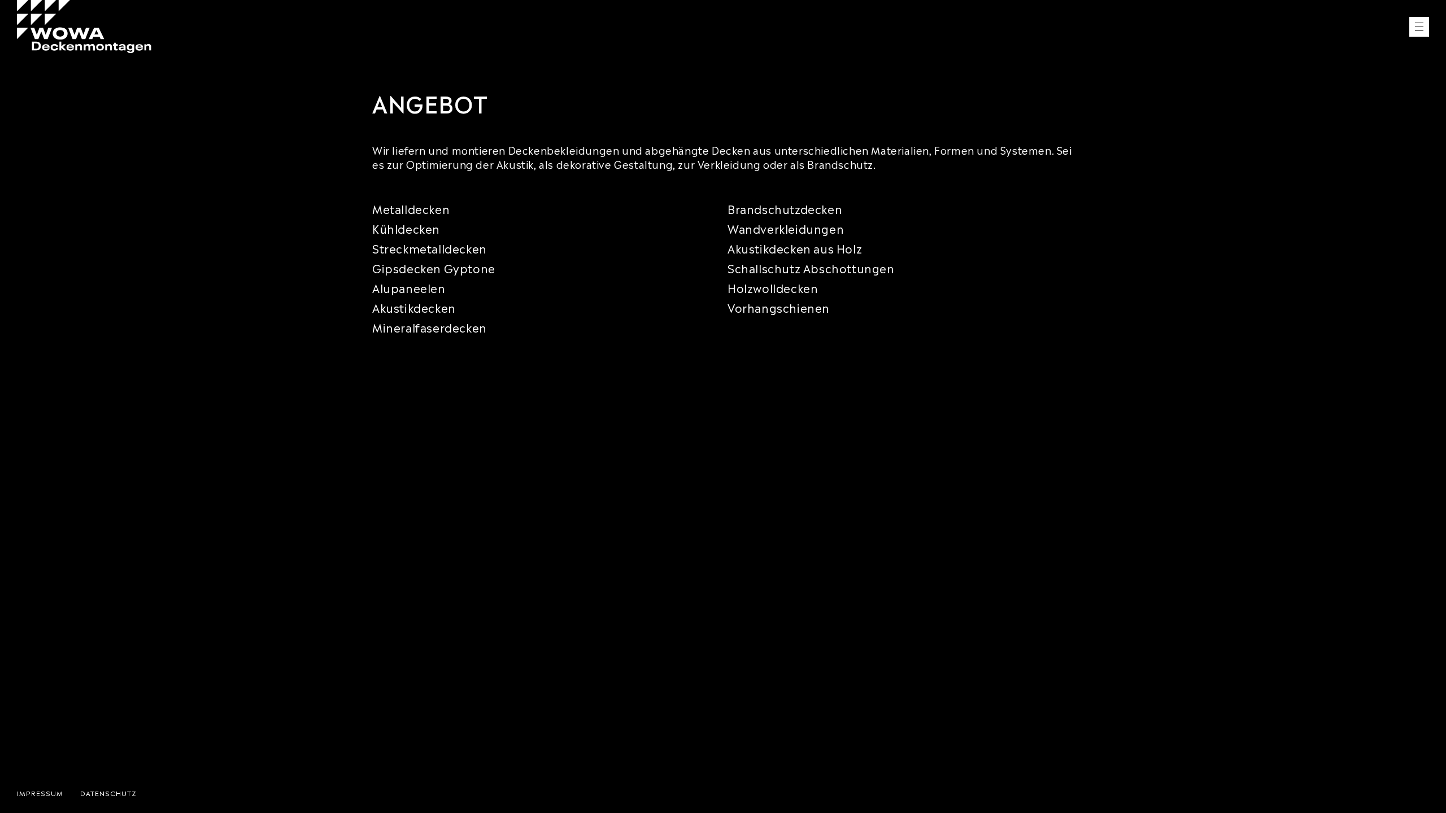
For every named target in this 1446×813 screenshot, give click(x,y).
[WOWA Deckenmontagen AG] (84, 26)
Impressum (40, 793)
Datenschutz (108, 793)
